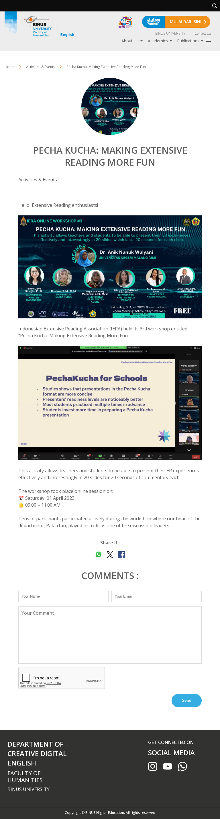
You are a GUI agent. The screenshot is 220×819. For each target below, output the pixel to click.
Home (10, 66)
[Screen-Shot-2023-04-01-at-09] (110, 403)
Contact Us (203, 33)
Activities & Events (40, 66)
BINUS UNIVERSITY (170, 33)
